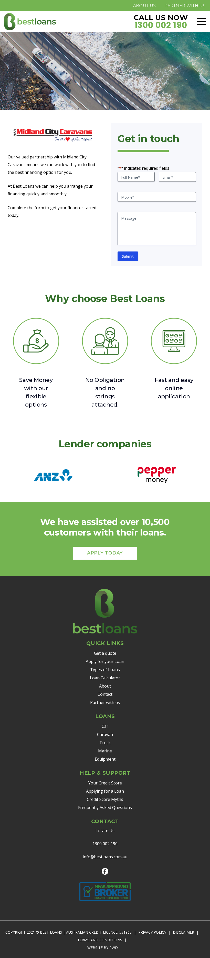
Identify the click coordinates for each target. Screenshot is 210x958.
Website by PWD (102, 947)
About (105, 686)
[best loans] (30, 21)
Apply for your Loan (105, 661)
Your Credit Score (105, 783)
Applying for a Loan (105, 791)
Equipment (105, 759)
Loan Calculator (105, 678)
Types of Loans (105, 669)
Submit (128, 256)
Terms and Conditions (99, 939)
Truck (105, 742)
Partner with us (105, 702)
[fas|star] (105, 871)
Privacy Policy (152, 932)
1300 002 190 (105, 843)
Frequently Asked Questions (105, 807)
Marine (105, 751)
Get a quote (105, 653)
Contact (105, 694)
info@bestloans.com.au (105, 857)
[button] (201, 21)
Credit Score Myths (105, 799)
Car (105, 726)
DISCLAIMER (183, 932)
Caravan (105, 734)
